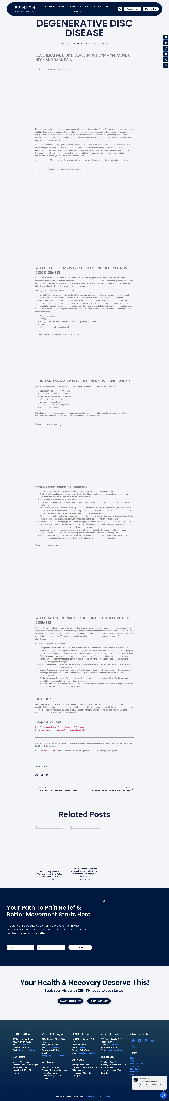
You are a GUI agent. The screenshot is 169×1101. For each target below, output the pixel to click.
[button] (36, 775)
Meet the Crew (136, 1063)
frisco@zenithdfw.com (86, 1053)
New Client (135, 1069)
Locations (88, 6)
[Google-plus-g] (165, 65)
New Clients (102, 6)
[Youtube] (165, 54)
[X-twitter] (165, 59)
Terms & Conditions (105, 1097)
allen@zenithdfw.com (27, 1050)
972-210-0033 (49, 751)
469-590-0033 (84, 1047)
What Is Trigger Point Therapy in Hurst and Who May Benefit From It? (49, 874)
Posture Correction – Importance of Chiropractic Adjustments (60, 730)
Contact (77, 11)
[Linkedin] (165, 42)
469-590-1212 (54, 1047)
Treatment (73, 6)
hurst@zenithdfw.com (115, 1050)
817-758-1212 (113, 1045)
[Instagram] (165, 48)
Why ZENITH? (50, 6)
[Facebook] (165, 37)
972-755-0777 (25, 1045)
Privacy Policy (90, 1097)
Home (133, 1058)
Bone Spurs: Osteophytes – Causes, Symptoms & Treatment (59, 727)
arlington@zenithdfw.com (53, 1056)
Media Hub (134, 1072)
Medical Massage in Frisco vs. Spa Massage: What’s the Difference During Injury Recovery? (84, 872)
